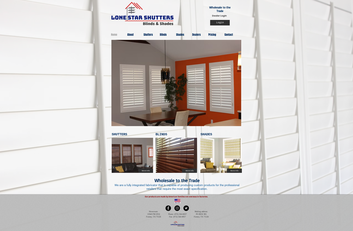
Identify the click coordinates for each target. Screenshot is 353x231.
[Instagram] (177, 208)
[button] (176, 83)
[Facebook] (168, 208)
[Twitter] (186, 208)
